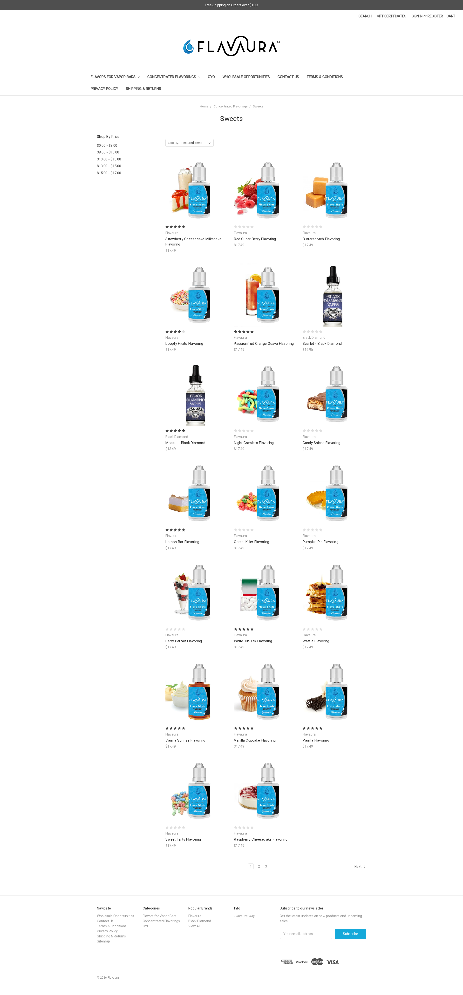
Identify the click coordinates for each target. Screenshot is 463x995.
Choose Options (197, 199)
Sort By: (173, 143)
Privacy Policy (104, 88)
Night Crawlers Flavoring (254, 443)
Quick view (197, 181)
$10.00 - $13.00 (109, 159)
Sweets (258, 106)
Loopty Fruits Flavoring (184, 343)
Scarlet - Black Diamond (322, 343)
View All (194, 926)
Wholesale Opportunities (246, 77)
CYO (211, 77)
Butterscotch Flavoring (321, 239)
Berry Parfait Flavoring (183, 641)
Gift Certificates (391, 16)
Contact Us (288, 77)
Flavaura (194, 916)
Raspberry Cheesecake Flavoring (260, 839)
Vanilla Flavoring (316, 740)
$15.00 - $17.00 (109, 173)
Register (435, 16)
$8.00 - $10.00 (108, 152)
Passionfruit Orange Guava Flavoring (264, 343)
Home (204, 106)
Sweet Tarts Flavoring (183, 839)
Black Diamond (199, 921)
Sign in (417, 16)
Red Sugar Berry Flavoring (255, 239)
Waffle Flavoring (316, 641)
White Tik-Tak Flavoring (253, 641)
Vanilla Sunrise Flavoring (185, 740)
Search (365, 16)
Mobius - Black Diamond (185, 443)
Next (358, 867)
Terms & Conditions (325, 77)
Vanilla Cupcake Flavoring (255, 740)
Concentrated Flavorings (172, 77)
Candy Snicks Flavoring (321, 443)
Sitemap (103, 941)
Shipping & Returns (143, 88)
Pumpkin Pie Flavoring (320, 542)
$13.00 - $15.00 (109, 166)
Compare (195, 190)
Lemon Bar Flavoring (182, 542)
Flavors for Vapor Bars (113, 77)
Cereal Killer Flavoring (251, 542)
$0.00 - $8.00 (107, 145)
